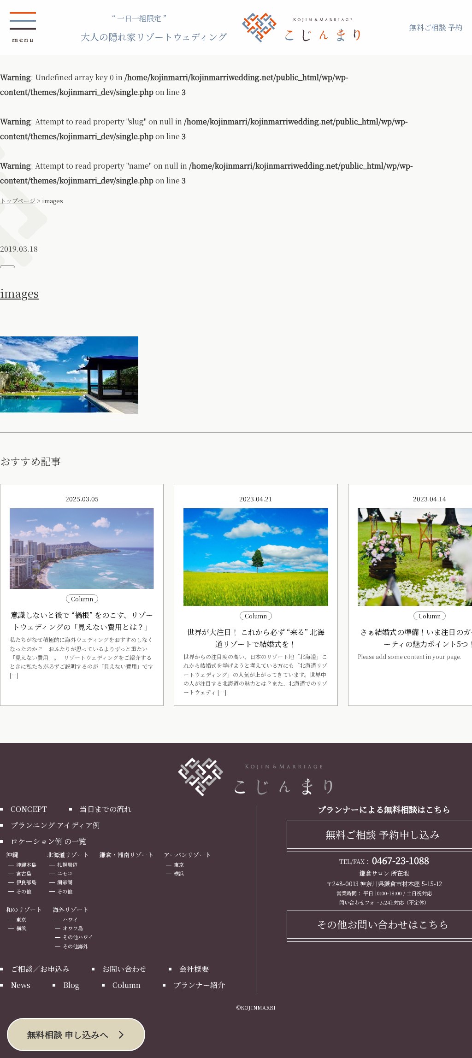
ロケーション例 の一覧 (48, 841)
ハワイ (70, 919)
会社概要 (194, 969)
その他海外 (75, 946)
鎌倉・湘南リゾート (126, 854)
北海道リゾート (68, 854)
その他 (23, 891)
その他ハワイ (78, 936)
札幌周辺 (67, 864)
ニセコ (64, 873)
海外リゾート (70, 909)
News (20, 985)
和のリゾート (24, 909)
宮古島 (23, 873)
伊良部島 (26, 882)
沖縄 (12, 854)
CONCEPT (29, 809)
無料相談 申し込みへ (67, 1034)
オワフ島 (73, 928)
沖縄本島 (26, 864)
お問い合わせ (124, 969)
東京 (179, 864)
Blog (71, 985)
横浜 (179, 873)
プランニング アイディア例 (55, 825)
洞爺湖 (64, 882)
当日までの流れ (105, 809)
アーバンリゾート (187, 854)
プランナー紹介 (199, 985)
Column (126, 985)
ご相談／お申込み (40, 969)
